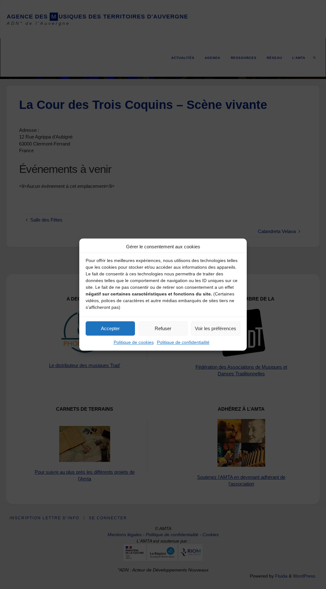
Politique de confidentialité (183, 342)
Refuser (163, 328)
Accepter (110, 328)
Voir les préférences (215, 328)
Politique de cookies (134, 342)
